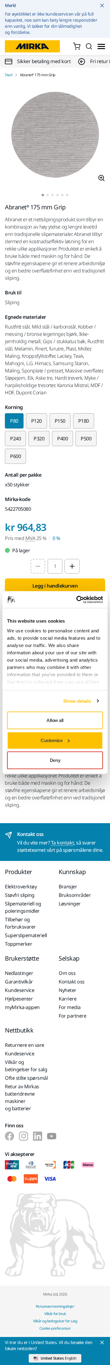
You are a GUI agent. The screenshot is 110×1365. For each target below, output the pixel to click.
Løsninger (70, 903)
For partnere (72, 1015)
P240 (15, 438)
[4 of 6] (57, 195)
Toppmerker (18, 943)
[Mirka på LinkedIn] (37, 1136)
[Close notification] (102, 5)
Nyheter (67, 990)
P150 (60, 421)
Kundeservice (19, 990)
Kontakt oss (72, 981)
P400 (62, 438)
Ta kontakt (62, 842)
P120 (36, 421)
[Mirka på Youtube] (51, 1136)
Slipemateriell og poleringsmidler (23, 907)
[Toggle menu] (101, 46)
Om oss (67, 973)
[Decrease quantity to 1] (38, 566)
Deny (55, 760)
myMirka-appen (22, 1007)
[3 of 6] (52, 195)
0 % (56, 538)
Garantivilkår (19, 981)
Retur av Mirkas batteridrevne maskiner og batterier (22, 1097)
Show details (77, 700)
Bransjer (68, 886)
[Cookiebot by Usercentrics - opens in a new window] (77, 599)
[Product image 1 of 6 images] (55, 136)
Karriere (67, 998)
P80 (14, 421)
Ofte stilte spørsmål (26, 1078)
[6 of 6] (67, 195)
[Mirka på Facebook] (9, 1136)
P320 (39, 438)
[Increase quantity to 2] (72, 566)
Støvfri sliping (20, 895)
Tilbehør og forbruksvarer (20, 923)
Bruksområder (75, 895)
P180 (83, 421)
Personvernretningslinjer (55, 1306)
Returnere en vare (24, 1045)
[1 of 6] (43, 195)
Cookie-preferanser (55, 1328)
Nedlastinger (19, 973)
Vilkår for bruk (55, 1313)
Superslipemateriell (26, 935)
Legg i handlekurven (55, 585)
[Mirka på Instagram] (23, 1136)
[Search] (89, 46)
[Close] (102, 1342)
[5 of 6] (62, 195)
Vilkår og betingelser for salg (26, 1066)
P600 (15, 456)
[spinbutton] (55, 566)
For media (70, 1007)
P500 (86, 438)
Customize (51, 740)
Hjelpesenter (19, 998)
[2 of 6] (47, 195)
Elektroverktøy (21, 886)
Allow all (55, 720)
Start (9, 75)
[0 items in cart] (76, 46)
